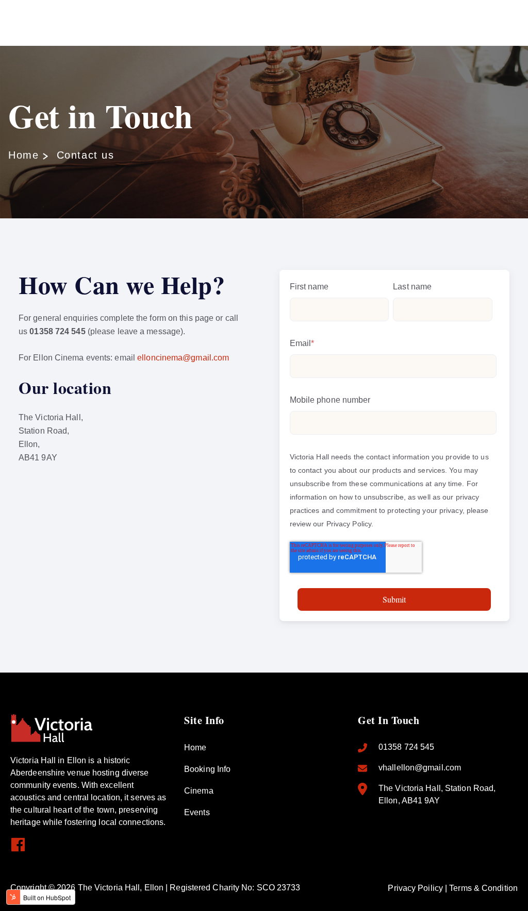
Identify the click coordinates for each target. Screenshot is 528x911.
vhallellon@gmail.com (419, 767)
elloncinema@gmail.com (183, 357)
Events (197, 812)
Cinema (198, 790)
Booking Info (207, 769)
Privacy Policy (348, 524)
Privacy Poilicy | (418, 888)
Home (23, 155)
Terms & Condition (483, 888)
